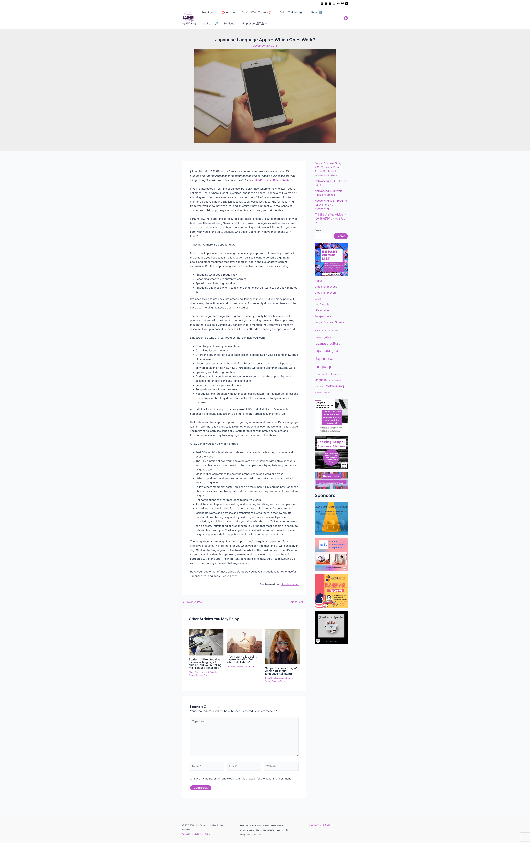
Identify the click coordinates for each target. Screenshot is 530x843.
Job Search (211, 672)
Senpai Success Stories (199, 675)
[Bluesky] (342, 3)
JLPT (329, 374)
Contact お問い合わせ (322, 825)
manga (330, 380)
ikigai (336, 330)
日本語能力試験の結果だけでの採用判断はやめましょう (330, 218)
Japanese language (324, 362)
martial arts (338, 380)
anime (317, 330)
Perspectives (323, 316)
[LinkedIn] (321, 3)
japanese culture (327, 343)
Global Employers (325, 292)
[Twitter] (334, 3)
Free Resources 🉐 (213, 12)
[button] (226, 12)
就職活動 (327, 392)
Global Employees (197, 672)
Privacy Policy (204, 834)
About (318, 280)
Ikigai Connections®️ (189, 24)
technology (318, 392)
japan (329, 336)
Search (319, 230)
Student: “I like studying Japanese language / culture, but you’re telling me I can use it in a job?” (205, 663)
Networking (335, 386)
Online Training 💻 (291, 12)
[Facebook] (326, 3)
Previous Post (192, 602)
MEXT (317, 387)
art (322, 330)
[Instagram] (330, 3)
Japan (318, 298)
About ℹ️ (316, 12)
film (326, 330)
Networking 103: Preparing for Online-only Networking (331, 204)
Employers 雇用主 (253, 23)
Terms (185, 834)
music (322, 387)
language (321, 380)
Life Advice (322, 310)
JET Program (319, 374)
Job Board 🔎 (210, 23)
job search (337, 374)
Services (228, 23)
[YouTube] (338, 3)
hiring (331, 330)
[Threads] (346, 3)
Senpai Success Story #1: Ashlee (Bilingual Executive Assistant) (281, 671)
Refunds (193, 834)
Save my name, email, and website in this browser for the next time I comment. (243, 778)
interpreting (319, 337)
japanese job (326, 350)
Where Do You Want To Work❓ (252, 12)
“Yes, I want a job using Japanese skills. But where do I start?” (242, 659)
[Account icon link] (346, 18)
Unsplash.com (290, 584)
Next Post (298, 602)
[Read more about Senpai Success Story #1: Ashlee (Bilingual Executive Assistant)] (282, 646)
